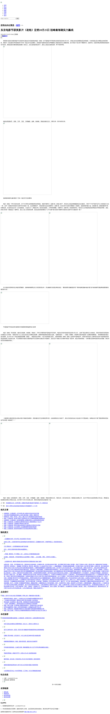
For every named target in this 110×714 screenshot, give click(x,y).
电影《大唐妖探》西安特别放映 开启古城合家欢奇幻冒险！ (21, 528)
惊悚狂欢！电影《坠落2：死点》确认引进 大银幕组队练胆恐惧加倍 (23, 516)
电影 (5, 10)
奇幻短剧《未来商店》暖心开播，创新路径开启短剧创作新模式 (22, 602)
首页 (5, 5)
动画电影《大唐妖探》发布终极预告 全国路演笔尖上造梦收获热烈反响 (24, 520)
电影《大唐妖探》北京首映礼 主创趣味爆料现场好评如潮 (20, 527)
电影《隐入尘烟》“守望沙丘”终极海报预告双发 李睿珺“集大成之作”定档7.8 (25, 610)
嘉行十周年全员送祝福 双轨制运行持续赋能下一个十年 (21, 506)
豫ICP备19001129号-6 (30, 711)
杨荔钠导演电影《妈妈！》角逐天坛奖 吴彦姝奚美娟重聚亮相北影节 (23, 598)
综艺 (5, 13)
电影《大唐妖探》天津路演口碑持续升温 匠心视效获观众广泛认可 (23, 521)
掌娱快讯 (6, 693)
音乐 (5, 15)
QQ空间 (4, 36)
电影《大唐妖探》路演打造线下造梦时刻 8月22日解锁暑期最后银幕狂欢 (24, 518)
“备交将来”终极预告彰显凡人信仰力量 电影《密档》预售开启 (21, 515)
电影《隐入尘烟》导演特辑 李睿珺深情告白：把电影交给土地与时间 (23, 605)
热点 (5, 7)
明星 (5, 12)
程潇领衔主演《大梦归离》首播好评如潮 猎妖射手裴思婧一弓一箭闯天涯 (27, 503)
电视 (5, 8)
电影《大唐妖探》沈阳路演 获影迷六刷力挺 (16, 523)
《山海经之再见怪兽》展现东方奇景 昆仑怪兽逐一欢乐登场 (21, 600)
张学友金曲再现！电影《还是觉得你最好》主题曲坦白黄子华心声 (22, 607)
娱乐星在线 (7, 695)
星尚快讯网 (7, 697)
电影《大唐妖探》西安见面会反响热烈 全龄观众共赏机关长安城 (22, 525)
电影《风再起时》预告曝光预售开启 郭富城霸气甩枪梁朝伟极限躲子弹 (24, 608)
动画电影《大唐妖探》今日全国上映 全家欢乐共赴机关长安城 (21, 513)
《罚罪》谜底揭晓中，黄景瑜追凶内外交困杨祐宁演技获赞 (20, 603)
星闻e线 (6, 692)
